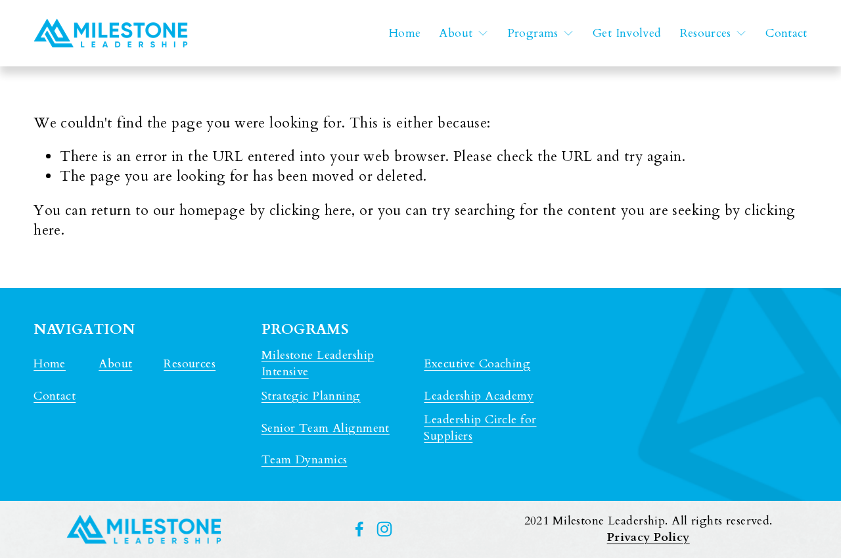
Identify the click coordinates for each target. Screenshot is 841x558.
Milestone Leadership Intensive (318, 363)
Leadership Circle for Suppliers (480, 427)
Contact (786, 33)
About (115, 364)
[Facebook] (359, 529)
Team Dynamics (304, 460)
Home (404, 33)
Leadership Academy (479, 396)
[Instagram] (384, 529)
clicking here (310, 210)
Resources (190, 364)
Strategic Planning (311, 396)
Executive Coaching (477, 364)
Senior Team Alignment (325, 428)
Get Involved (627, 33)
